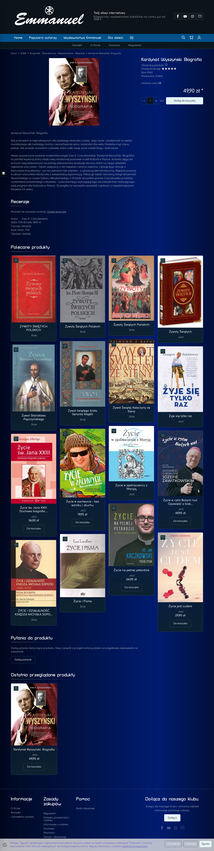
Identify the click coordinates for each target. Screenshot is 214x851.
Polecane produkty (30, 247)
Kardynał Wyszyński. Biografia (34, 749)
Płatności (49, 833)
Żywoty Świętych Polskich (82, 326)
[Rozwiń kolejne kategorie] (131, 38)
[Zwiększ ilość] (144, 100)
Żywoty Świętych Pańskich (131, 324)
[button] (74, 91)
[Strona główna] (49, 15)
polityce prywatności (135, 846)
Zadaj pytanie (23, 659)
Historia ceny (149, 83)
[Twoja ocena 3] (169, 69)
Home (18, 38)
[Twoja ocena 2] (166, 69)
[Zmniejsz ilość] (156, 100)
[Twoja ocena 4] (172, 69)
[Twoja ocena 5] (175, 69)
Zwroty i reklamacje (54, 837)
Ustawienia (173, 844)
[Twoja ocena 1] (163, 69)
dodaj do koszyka (184, 100)
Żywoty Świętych (180, 331)
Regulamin (135, 45)
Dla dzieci (115, 38)
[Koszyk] (191, 38)
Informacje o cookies (55, 824)
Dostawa (114, 45)
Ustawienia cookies (22, 817)
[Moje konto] (199, 38)
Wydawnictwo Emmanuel (82, 38)
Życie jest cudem (180, 606)
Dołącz (172, 817)
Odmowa (190, 844)
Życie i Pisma (82, 601)
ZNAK (159, 76)
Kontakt (77, 45)
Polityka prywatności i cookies (56, 819)
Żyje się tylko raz (180, 416)
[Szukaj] (183, 38)
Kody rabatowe (85, 808)
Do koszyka (82, 522)
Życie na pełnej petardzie (131, 570)
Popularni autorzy (43, 38)
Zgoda (205, 844)
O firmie (95, 45)
